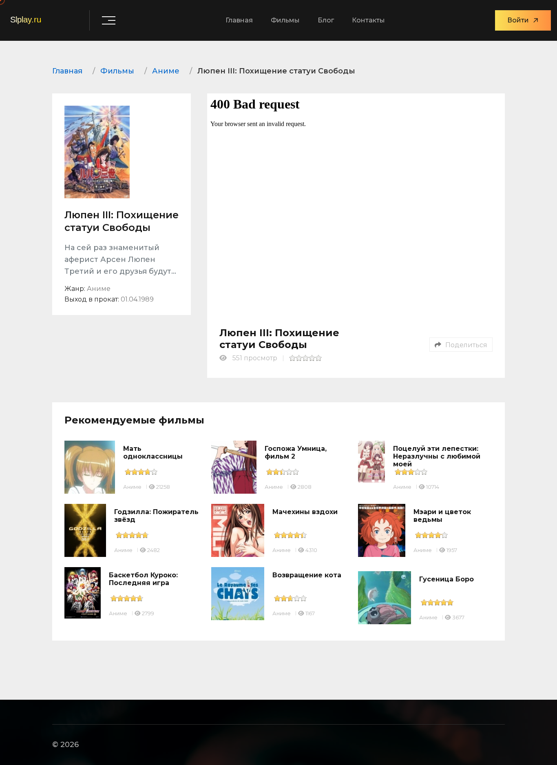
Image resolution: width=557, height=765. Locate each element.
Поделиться (466, 345)
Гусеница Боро (446, 579)
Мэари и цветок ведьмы (442, 515)
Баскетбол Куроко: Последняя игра (143, 579)
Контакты (368, 20)
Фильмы (285, 20)
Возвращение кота (306, 575)
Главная (239, 20)
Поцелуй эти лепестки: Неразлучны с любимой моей (436, 456)
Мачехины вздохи (305, 512)
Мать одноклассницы (153, 452)
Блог (326, 20)
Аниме (132, 486)
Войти (518, 20)
